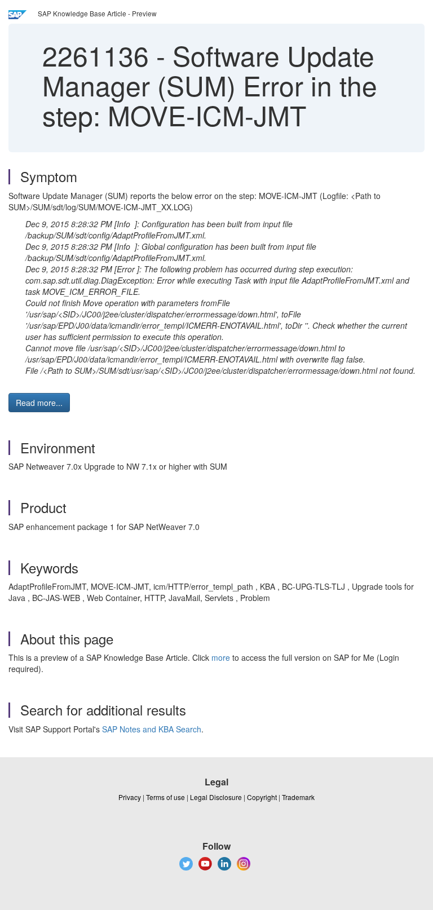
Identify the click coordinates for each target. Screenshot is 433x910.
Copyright (262, 797)
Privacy (129, 797)
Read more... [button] (39, 402)
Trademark (298, 797)
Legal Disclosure (216, 797)
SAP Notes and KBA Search (151, 729)
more (220, 657)
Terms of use (165, 797)
